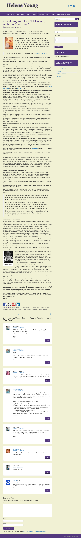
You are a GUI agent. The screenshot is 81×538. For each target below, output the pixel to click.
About (48, 14)
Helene (19, 27)
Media (22, 14)
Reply (47, 340)
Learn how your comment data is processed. (34, 531)
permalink (45, 309)
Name (4, 518)
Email (4, 523)
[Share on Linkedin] (18, 304)
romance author (32, 309)
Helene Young (18, 309)
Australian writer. (35, 307)
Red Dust (25, 309)
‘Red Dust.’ (24, 35)
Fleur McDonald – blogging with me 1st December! (18, 314)
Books (12, 14)
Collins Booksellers (61, 73)
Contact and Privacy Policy (63, 14)
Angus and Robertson (61, 69)
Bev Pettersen (16, 449)
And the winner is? (45, 314)
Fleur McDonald (45, 307)
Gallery (28, 14)
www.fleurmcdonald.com (41, 53)
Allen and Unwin (14, 307)
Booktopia (58, 71)
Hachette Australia (8, 309)
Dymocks (58, 76)
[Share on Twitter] (9, 304)
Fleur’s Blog (34, 148)
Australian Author (25, 307)
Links (53, 14)
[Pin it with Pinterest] (14, 304)
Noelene (15, 480)
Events (34, 14)
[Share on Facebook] (5, 304)
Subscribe (58, 46)
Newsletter (41, 14)
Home (7, 14)
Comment (6, 503)
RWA (39, 309)
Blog (18, 14)
